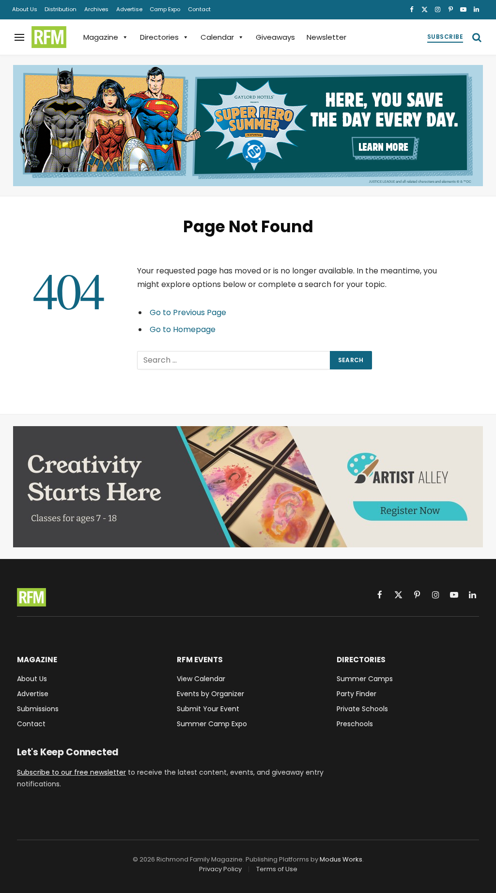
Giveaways (275, 37)
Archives (96, 9)
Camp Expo (165, 9)
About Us (24, 9)
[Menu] (19, 37)
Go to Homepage (183, 329)
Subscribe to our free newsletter (71, 772)
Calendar (217, 37)
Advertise (129, 9)
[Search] (475, 37)
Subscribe (445, 36)
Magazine (100, 37)
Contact (199, 9)
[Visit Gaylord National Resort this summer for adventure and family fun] (248, 125)
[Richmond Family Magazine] (48, 37)
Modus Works (341, 859)
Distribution (61, 9)
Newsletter (326, 37)
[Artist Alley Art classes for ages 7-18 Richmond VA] (248, 486)
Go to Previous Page (188, 312)
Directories (159, 37)
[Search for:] (234, 360)
